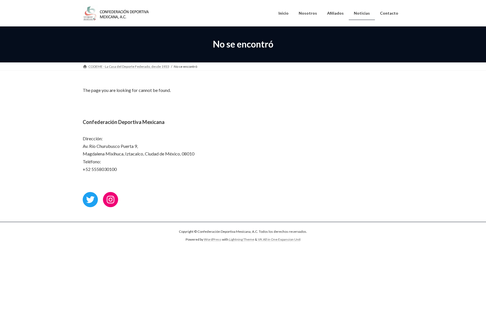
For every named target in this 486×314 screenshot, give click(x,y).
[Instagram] (110, 199)
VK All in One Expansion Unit (279, 239)
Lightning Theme (241, 239)
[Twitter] (90, 199)
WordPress (212, 239)
